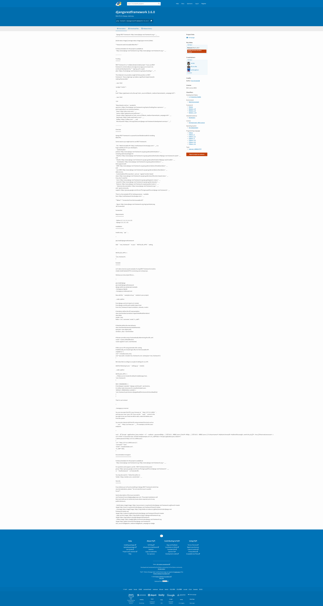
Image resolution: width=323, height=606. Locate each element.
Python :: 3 (192, 138)
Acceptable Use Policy (192, 554)
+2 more (189, 73)
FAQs (130, 554)
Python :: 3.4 (192, 142)
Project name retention (129, 552)
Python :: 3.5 (192, 144)
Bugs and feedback (172, 545)
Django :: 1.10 (192, 113)
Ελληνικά (161, 589)
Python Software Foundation (160, 574)
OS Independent (193, 128)
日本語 (140, 589)
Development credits (171, 554)
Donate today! (161, 569)
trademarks (177, 572)
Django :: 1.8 (192, 109)
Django (191, 107)
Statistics (151, 549)
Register (203, 4)
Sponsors (189, 4)
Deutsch (166, 589)
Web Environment (194, 102)
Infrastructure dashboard (150, 547)
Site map (161, 578)
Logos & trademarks (151, 552)
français (135, 589)
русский (185, 589)
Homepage (191, 38)
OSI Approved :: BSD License (197, 123)
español (130, 589)
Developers (192, 118)
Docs (182, 4)
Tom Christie (194, 81)
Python (191, 133)
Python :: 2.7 (192, 137)
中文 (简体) (172, 589)
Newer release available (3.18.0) (195, 51)
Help (177, 4)
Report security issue (193, 547)
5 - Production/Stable (195, 97)
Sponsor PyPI (172, 552)
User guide (129, 549)
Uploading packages (129, 547)
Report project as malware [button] (196, 154)
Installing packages (129, 545)
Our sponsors (151, 554)
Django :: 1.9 (192, 111)
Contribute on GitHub (171, 547)
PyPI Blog (150, 545)
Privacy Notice (192, 552)
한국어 (200, 589)
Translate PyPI (171, 549)
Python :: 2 (192, 135)
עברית (190, 589)
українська (155, 589)
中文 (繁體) (179, 589)
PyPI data (190, 45)
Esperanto (195, 589)
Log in (197, 4)
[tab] (121, 28)
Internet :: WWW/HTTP (195, 149)
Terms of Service (192, 545)
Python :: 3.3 (192, 140)
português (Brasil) (147, 589)
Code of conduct (192, 549)
